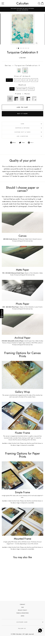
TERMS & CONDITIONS (22, 613)
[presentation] (16, 586)
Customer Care (22, 622)
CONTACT (22, 604)
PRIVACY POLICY (22, 610)
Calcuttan (22, 3)
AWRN (22, 616)
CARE (22, 123)
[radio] (19, 70)
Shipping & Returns (22, 128)
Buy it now (22, 113)
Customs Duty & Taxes (23, 132)
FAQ (22, 607)
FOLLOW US (22, 628)
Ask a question (22, 136)
